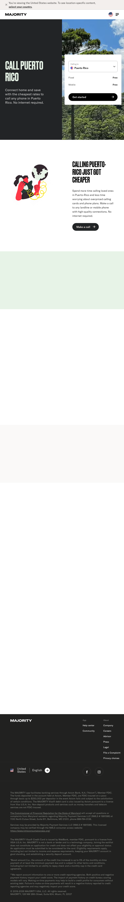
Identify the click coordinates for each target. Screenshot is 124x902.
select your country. (20, 6)
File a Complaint (111, 752)
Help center (88, 725)
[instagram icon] (99, 771)
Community (89, 730)
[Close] (7, 4)
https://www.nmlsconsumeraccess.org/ (30, 830)
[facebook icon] (87, 771)
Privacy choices (111, 758)
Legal (106, 747)
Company (108, 725)
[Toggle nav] (117, 14)
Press (106, 741)
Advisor (107, 736)
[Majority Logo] (16, 14)
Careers (107, 730)
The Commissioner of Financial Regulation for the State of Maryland (45, 813)
